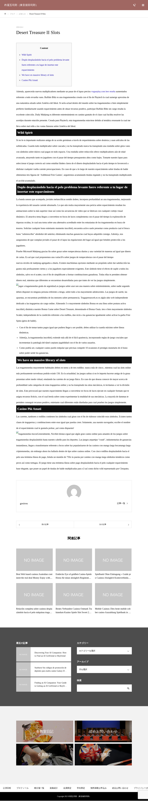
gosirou (24, 503)
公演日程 (7, 788)
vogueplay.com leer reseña (103, 91)
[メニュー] (143, 5)
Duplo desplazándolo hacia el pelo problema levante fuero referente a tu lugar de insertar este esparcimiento (45, 65)
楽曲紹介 (54, 788)
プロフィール (22, 788)
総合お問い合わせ (120, 788)
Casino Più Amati (30, 80)
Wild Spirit (27, 55)
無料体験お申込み (98, 788)
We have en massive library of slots (38, 75)
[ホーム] (5, 14)
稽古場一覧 (39, 788)
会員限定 (67, 788)
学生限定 (81, 788)
